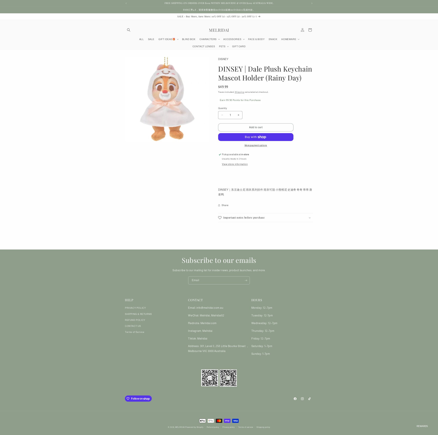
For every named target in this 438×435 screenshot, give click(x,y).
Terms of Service (134, 332)
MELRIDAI (180, 427)
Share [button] (225, 205)
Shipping (239, 92)
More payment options (256, 145)
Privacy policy (228, 427)
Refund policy (213, 427)
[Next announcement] (312, 3)
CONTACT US (133, 326)
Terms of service (245, 427)
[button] (128, 30)
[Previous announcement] (126, 3)
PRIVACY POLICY (135, 307)
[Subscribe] (246, 280)
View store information (235, 164)
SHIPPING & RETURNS (138, 314)
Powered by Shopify (194, 427)
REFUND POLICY (135, 320)
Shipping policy (263, 427)
